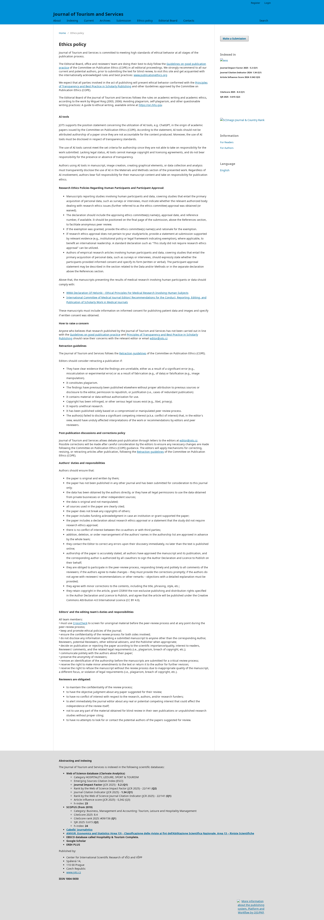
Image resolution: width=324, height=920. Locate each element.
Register (255, 2)
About (57, 20)
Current (89, 20)
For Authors (226, 148)
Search (264, 20)
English (225, 170)
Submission (123, 20)
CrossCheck (80, 623)
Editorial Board (168, 20)
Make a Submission (234, 38)
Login (267, 2)
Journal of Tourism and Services (88, 14)
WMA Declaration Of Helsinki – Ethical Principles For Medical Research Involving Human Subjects (127, 293)
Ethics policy (145, 20)
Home (62, 33)
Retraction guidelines (132, 353)
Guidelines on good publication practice (95, 334)
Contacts (188, 20)
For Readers (226, 142)
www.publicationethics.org (150, 75)
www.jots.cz (73, 872)
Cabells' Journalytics (79, 829)
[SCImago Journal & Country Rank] (242, 120)
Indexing (72, 20)
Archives (105, 20)
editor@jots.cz (159, 338)
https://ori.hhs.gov (150, 105)
